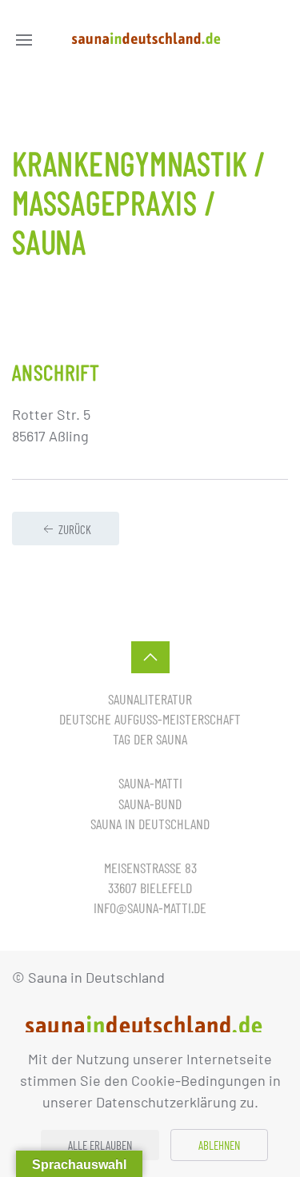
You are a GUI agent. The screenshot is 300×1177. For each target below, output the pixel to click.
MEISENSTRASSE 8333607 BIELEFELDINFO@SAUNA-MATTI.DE (150, 887)
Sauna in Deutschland (150, 823)
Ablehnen (219, 1145)
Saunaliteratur (150, 699)
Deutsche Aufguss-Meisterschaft (150, 719)
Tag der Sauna (150, 739)
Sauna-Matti (150, 783)
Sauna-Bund (150, 803)
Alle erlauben (100, 1145)
